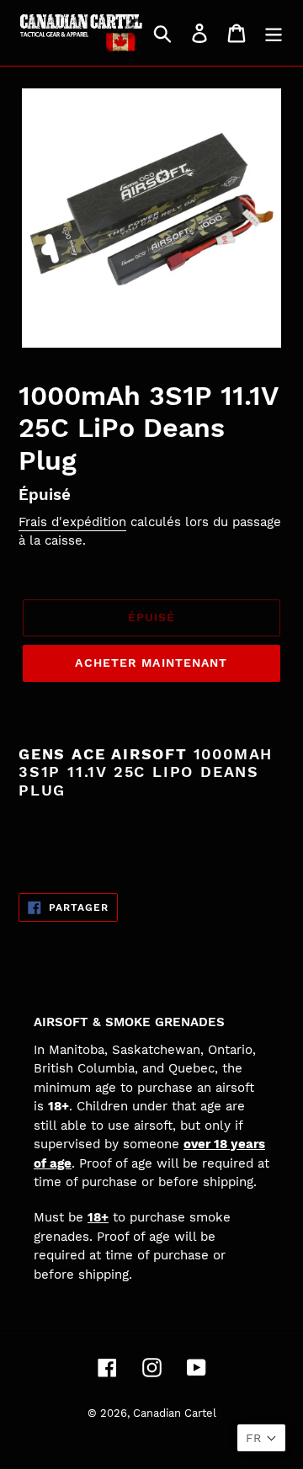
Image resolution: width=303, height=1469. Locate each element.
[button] (261, 1437)
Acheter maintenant (151, 662)
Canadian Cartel (174, 1413)
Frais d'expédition (72, 522)
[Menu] (273, 33)
